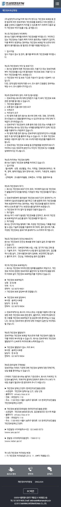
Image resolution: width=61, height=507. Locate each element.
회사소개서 (11, 474)
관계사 (49, 474)
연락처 (30, 474)
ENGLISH (39, 482)
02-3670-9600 (19, 501)
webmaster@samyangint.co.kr (40, 501)
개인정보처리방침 (25, 482)
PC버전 (30, 491)
